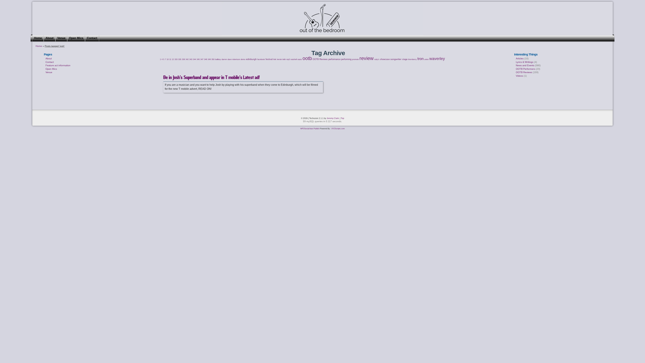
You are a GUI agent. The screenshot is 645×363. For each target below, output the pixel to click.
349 (209, 59)
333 (176, 59)
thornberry (412, 59)
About (50, 38)
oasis (299, 59)
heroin (279, 59)
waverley (437, 58)
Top (342, 118)
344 (194, 59)
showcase (385, 59)
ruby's (376, 59)
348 (205, 59)
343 (190, 59)
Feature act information (58, 65)
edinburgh (251, 59)
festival (269, 59)
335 (179, 59)
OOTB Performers (525, 69)
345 (198, 59)
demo (243, 59)
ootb (307, 58)
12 (173, 59)
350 (212, 59)
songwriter (395, 59)
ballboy (218, 59)
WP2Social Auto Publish (309, 129)
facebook (261, 59)
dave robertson (234, 59)
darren (224, 59)
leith (284, 59)
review (366, 58)
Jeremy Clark (333, 118)
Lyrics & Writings (524, 62)
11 (170, 59)
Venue (61, 38)
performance (334, 59)
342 (187, 59)
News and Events (525, 65)
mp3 (288, 59)
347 (201, 59)
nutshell (294, 59)
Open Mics (76, 38)
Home (38, 38)
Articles (520, 58)
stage (404, 59)
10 (168, 59)
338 (183, 59)
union (426, 59)
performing (346, 59)
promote (355, 59)
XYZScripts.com (338, 129)
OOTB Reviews (320, 59)
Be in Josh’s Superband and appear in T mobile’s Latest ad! (211, 77)
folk (274, 59)
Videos (519, 75)
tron (420, 59)
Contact (92, 38)
